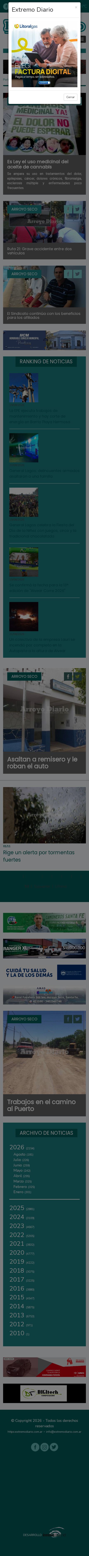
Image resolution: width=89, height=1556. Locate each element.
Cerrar (70, 97)
